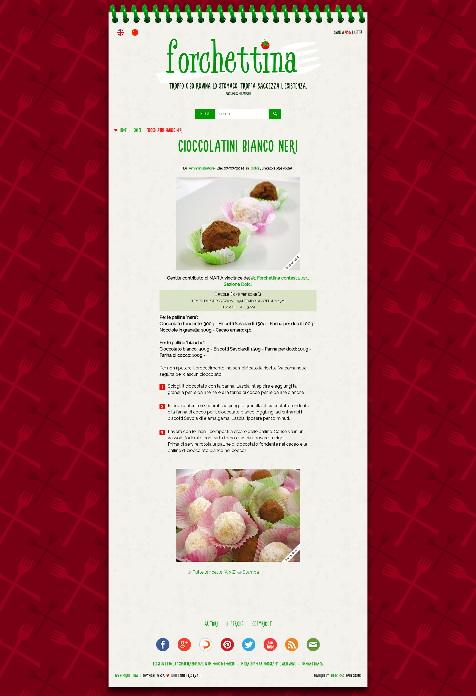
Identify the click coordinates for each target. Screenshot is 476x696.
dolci (137, 130)
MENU (205, 113)
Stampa (250, 572)
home (123, 130)
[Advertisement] (130, 241)
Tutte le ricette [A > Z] (213, 572)
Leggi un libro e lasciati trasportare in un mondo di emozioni (193, 663)
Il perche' (235, 624)
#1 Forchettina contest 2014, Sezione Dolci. (266, 281)
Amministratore (202, 168)
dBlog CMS (337, 675)
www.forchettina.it (128, 675)
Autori (211, 624)
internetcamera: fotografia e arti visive (268, 663)
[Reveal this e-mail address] (313, 652)
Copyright (262, 624)
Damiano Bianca (312, 663)
